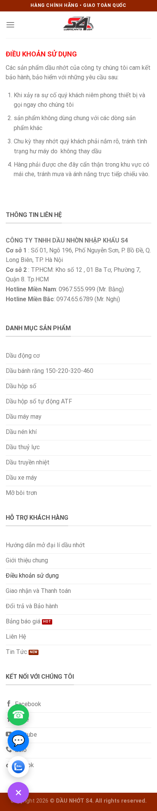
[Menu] (10, 24)
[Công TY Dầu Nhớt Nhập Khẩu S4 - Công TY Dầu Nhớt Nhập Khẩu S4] (78, 24)
